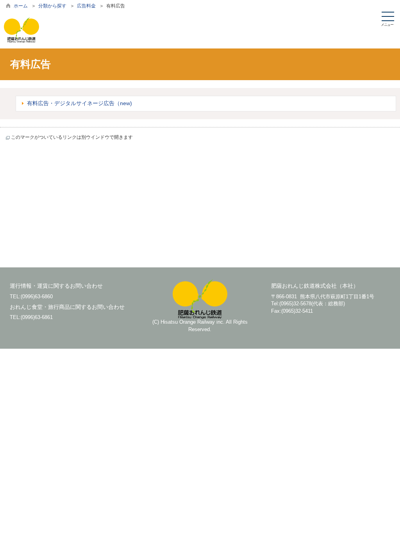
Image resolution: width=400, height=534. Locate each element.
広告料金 (86, 6)
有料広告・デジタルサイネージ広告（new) (79, 103)
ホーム (21, 6)
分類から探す (52, 6)
